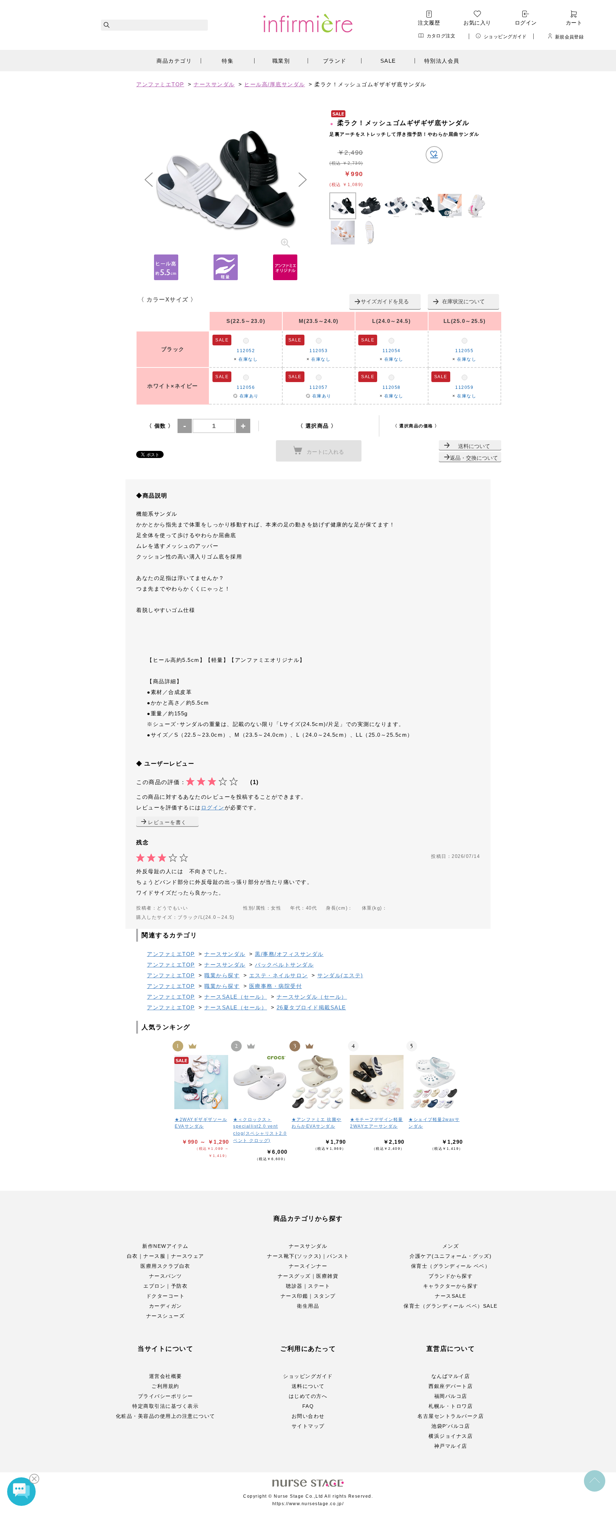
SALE (388, 60)
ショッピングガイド (505, 36)
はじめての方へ (308, 1396)
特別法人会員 (442, 60)
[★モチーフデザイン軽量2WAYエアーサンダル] (377, 1082)
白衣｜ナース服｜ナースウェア (165, 1256)
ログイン (526, 23)
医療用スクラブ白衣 (165, 1266)
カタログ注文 (441, 36)
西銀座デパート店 (450, 1386)
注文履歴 (429, 23)
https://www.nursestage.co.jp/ (308, 1504)
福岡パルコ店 (450, 1396)
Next (303, 180)
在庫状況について (463, 301)
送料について (474, 446)
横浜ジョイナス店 (450, 1436)
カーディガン (165, 1306)
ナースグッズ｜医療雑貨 (308, 1276)
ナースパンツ (165, 1276)
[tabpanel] (225, 179)
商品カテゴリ (174, 60)
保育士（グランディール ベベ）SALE (451, 1306)
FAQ (308, 1406)
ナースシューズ (165, 1316)
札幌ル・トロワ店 (450, 1406)
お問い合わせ (308, 1416)
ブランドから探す (450, 1276)
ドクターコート (165, 1296)
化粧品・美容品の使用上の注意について (165, 1416)
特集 (227, 60)
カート (574, 23)
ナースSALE (450, 1296)
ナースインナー (308, 1266)
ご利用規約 (165, 1386)
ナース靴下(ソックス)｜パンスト (308, 1256)
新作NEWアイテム (165, 1246)
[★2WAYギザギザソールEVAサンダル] (202, 1082)
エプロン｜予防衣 (165, 1286)
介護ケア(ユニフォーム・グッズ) (451, 1256)
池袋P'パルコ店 (450, 1426)
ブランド (334, 60)
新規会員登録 (569, 36)
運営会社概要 (165, 1376)
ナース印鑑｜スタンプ (308, 1296)
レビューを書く (167, 822)
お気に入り (477, 23)
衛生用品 (308, 1306)
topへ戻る (594, 1481)
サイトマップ (308, 1426)
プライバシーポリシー (165, 1396)
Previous (149, 180)
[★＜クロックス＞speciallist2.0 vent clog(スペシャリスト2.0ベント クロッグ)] (260, 1082)
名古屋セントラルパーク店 (450, 1416)
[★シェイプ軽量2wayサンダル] (435, 1082)
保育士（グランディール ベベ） (451, 1266)
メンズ (450, 1246)
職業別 (281, 60)
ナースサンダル (308, 1246)
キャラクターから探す (450, 1286)
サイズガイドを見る (385, 301)
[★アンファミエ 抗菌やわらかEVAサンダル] (318, 1082)
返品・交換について (474, 458)
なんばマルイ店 (450, 1376)
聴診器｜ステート (308, 1286)
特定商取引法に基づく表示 (165, 1406)
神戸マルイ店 (450, 1446)
